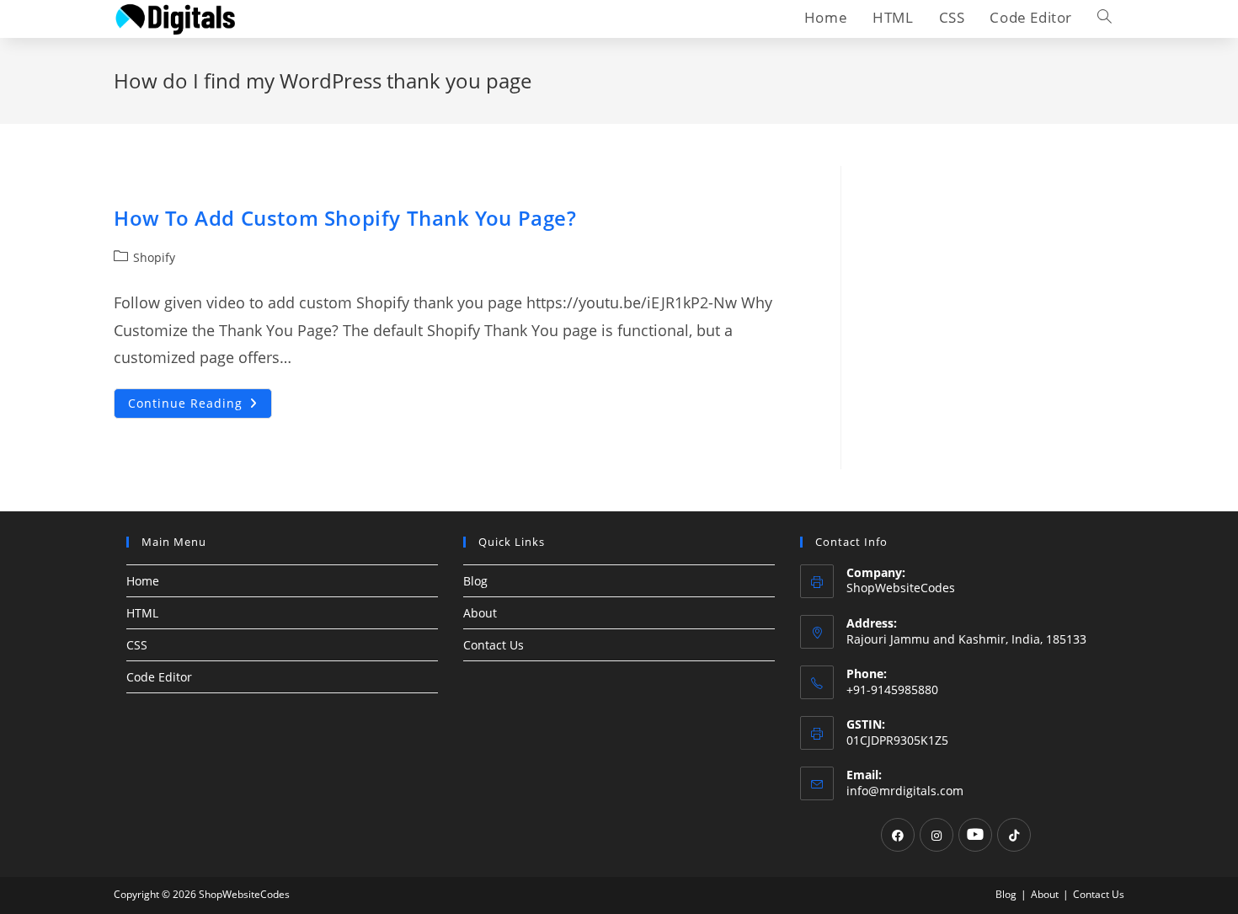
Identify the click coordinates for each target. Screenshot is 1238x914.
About (480, 613)
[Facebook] (898, 835)
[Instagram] (936, 835)
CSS (136, 645)
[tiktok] (1014, 835)
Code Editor (159, 677)
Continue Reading (200, 406)
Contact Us (493, 645)
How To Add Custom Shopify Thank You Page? (345, 218)
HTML (142, 613)
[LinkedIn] (975, 835)
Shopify (154, 257)
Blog (475, 581)
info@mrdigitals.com (904, 791)
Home (142, 581)
